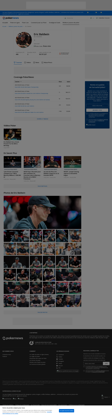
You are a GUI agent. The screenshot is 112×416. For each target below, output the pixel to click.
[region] (56, 410)
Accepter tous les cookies (66, 410)
